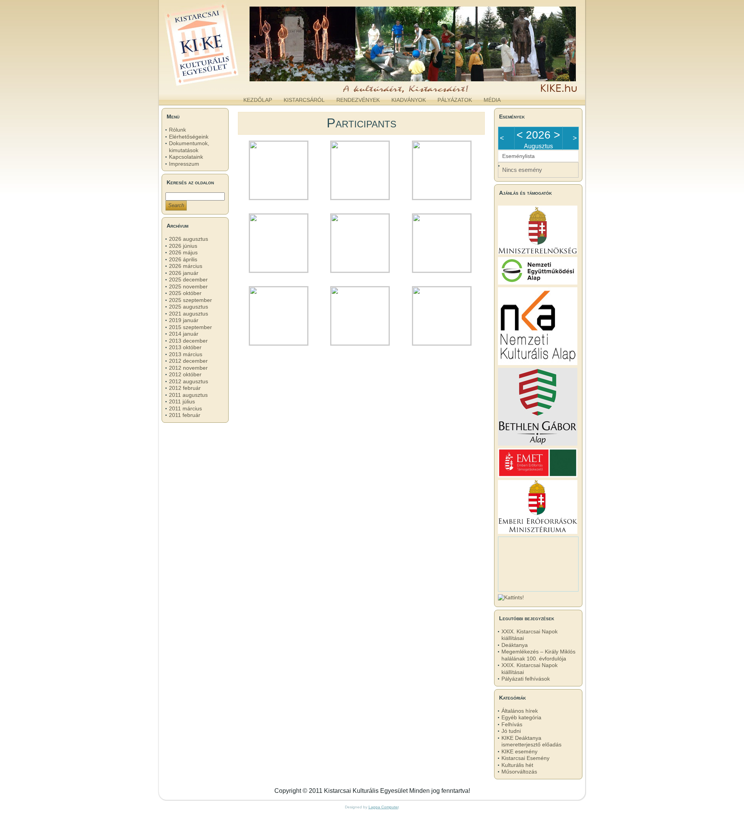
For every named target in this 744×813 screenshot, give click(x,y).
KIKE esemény (519, 751)
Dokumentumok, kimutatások (189, 146)
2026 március (185, 266)
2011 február (184, 415)
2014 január (183, 334)
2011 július (182, 401)
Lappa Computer (383, 807)
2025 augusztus (188, 307)
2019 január (183, 320)
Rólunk (177, 130)
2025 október (185, 293)
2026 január (183, 273)
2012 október (185, 374)
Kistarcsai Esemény (525, 758)
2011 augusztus (188, 395)
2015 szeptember (190, 327)
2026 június (183, 246)
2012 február (185, 388)
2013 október (185, 347)
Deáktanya (514, 645)
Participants (361, 122)
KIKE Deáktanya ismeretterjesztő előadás (531, 741)
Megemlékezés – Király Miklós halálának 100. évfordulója (538, 655)
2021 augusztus (188, 313)
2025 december (188, 279)
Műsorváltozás (519, 771)
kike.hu (222, 84)
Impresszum (184, 164)
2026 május (183, 252)
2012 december (188, 361)
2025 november (188, 286)
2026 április (183, 259)
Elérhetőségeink (188, 137)
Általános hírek (519, 711)
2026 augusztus (188, 239)
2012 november (188, 368)
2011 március (185, 408)
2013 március (185, 354)
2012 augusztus (188, 381)
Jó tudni (511, 731)
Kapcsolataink (186, 157)
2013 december (188, 341)
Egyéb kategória (521, 717)
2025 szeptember (190, 300)
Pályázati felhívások (525, 679)
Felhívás (511, 724)
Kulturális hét (517, 765)
